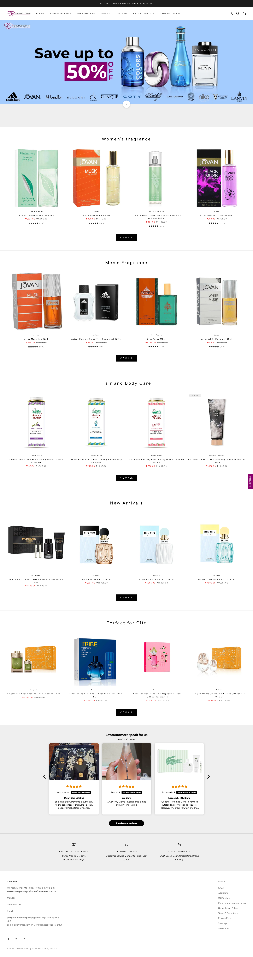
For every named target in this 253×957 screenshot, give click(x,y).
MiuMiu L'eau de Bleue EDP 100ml (216, 579)
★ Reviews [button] (250, 481)
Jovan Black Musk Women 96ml (216, 215)
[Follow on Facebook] (8, 938)
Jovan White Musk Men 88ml (216, 339)
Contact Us (224, 897)
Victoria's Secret (216, 455)
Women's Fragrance (60, 13)
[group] (126, 62)
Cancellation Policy (228, 908)
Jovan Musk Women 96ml (96, 215)
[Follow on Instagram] (16, 938)
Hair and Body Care (143, 13)
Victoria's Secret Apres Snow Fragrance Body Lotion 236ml (216, 461)
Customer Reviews (170, 13)
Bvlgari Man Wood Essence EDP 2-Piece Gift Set (33, 694)
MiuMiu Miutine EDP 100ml (96, 579)
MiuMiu (96, 575)
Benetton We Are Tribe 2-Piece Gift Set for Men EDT (95, 695)
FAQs (221, 887)
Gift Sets (122, 13)
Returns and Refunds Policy (232, 903)
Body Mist (106, 13)
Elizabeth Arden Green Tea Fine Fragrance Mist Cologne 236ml (156, 216)
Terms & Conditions (228, 913)
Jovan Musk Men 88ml (36, 339)
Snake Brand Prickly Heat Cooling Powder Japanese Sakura (157, 461)
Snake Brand (36, 455)
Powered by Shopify (48, 949)
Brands (40, 13)
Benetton (95, 690)
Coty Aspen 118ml (156, 339)
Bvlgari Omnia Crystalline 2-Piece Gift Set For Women (219, 695)
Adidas (96, 335)
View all (126, 237)
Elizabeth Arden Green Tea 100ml (36, 215)
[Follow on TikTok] (23, 938)
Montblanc (36, 575)
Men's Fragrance (86, 13)
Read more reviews (126, 823)
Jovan (96, 211)
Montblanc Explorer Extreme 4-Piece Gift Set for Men (36, 580)
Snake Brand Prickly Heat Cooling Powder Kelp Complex (96, 461)
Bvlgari (33, 690)
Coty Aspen (156, 335)
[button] (45, 777)
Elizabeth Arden (36, 211)
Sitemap (222, 923)
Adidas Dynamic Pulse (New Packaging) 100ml (96, 339)
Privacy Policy (225, 918)
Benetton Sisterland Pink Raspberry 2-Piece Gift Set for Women (157, 695)
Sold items (223, 928)
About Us (223, 892)
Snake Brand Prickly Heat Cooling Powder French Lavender (36, 461)
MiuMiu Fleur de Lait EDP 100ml (156, 579)
